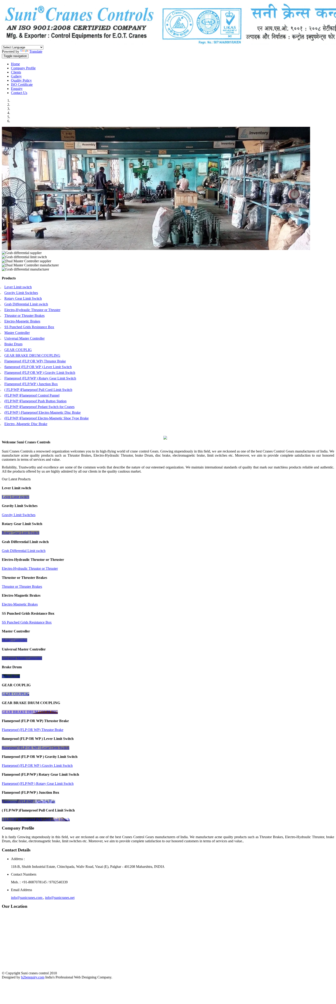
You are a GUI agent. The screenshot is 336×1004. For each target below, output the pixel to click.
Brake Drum (13, 344)
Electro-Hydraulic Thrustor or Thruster (32, 310)
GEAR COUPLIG (18, 350)
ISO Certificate (22, 84)
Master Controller (17, 333)
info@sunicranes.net (60, 898)
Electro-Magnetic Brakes (22, 321)
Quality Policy (21, 80)
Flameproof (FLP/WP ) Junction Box (31, 384)
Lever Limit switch (18, 287)
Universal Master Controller (24, 338)
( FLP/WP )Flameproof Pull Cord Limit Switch (38, 390)
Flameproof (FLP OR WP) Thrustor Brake (35, 361)
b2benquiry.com (32, 977)
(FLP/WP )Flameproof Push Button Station (35, 401)
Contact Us (19, 93)
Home (15, 64)
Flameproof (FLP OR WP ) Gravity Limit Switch (39, 373)
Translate (35, 51)
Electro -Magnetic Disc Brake (25, 424)
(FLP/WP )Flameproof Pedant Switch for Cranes (39, 407)
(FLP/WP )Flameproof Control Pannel (31, 395)
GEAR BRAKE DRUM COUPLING (32, 355)
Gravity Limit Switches (21, 293)
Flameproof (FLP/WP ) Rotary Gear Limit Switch (40, 378)
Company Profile (23, 68)
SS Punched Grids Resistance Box (29, 327)
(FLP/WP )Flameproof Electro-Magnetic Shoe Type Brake (46, 418)
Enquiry (17, 89)
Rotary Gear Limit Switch (23, 298)
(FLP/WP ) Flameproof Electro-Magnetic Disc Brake (42, 412)
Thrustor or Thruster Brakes (24, 315)
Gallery (16, 76)
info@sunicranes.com (27, 898)
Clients (16, 72)
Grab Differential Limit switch (26, 304)
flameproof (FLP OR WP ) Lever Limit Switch (38, 367)
